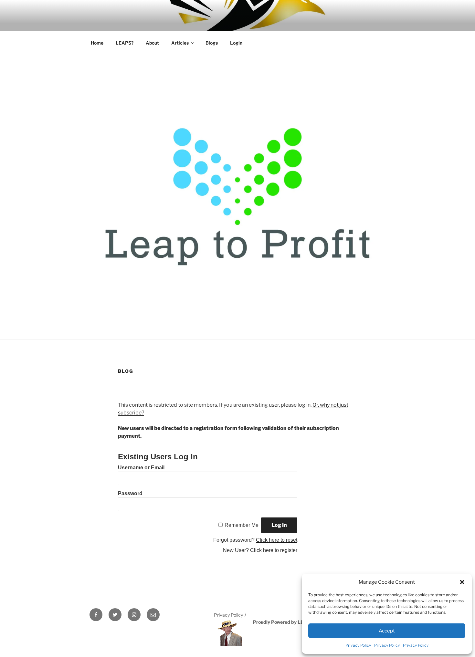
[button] (462, 582)
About (152, 43)
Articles (180, 43)
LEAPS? (124, 43)
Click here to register (273, 550)
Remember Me (242, 525)
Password (130, 493)
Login (236, 43)
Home (97, 43)
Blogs (212, 43)
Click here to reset (276, 540)
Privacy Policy (358, 645)
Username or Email (141, 467)
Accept (387, 631)
